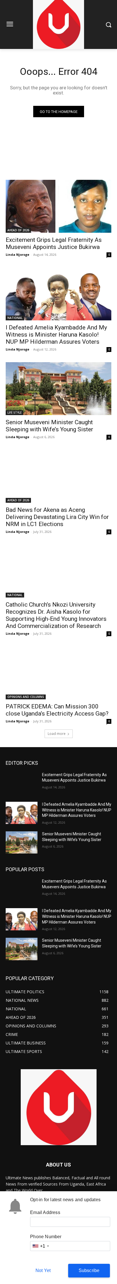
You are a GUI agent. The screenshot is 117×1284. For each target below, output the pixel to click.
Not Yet (43, 1270)
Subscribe (89, 1270)
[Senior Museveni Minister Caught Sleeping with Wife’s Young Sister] (58, 388)
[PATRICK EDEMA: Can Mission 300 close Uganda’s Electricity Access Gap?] (58, 672)
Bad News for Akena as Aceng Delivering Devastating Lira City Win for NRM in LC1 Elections (57, 516)
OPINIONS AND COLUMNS (25, 697)
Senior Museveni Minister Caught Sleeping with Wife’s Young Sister (49, 426)
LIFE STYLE (14, 413)
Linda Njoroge (17, 254)
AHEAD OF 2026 (18, 230)
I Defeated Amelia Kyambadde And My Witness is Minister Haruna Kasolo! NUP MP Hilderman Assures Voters (56, 334)
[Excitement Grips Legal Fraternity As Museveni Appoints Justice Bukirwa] (58, 206)
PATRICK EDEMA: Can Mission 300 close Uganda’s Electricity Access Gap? (57, 710)
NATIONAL (14, 318)
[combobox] (40, 1246)
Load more (57, 733)
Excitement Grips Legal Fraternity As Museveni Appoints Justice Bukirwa (54, 243)
